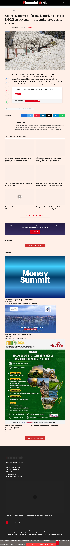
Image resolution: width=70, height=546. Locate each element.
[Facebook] (6, 78)
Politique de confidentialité (46, 544)
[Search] (63, 3)
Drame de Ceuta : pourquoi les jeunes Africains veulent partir (18, 208)
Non (33, 544)
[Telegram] (6, 98)
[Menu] (7, 3)
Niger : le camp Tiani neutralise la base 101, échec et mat (18, 184)
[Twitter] (6, 82)
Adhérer (18, 94)
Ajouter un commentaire (35, 215)
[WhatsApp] (6, 102)
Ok (28, 544)
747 (19, 522)
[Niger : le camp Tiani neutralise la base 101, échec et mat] (19, 173)
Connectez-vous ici (32, 101)
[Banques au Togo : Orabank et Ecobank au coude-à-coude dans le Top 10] (50, 197)
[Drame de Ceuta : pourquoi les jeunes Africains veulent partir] (19, 197)
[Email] (6, 94)
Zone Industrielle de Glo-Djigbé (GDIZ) (22, 108)
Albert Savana (14, 27)
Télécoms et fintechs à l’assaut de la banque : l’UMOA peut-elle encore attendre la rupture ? (48, 160)
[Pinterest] (6, 90)
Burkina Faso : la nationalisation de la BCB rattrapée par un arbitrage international (18, 160)
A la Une (29, 27)
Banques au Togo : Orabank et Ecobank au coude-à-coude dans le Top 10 (50, 208)
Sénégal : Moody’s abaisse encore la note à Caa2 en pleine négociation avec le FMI (50, 184)
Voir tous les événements (35, 438)
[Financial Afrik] (35, 3)
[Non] (57, 543)
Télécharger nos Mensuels (35, 245)
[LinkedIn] (6, 86)
